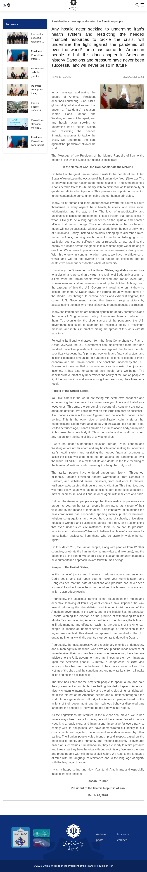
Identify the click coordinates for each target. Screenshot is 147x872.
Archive (101, 834)
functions (123, 834)
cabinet (122, 840)
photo (99, 840)
